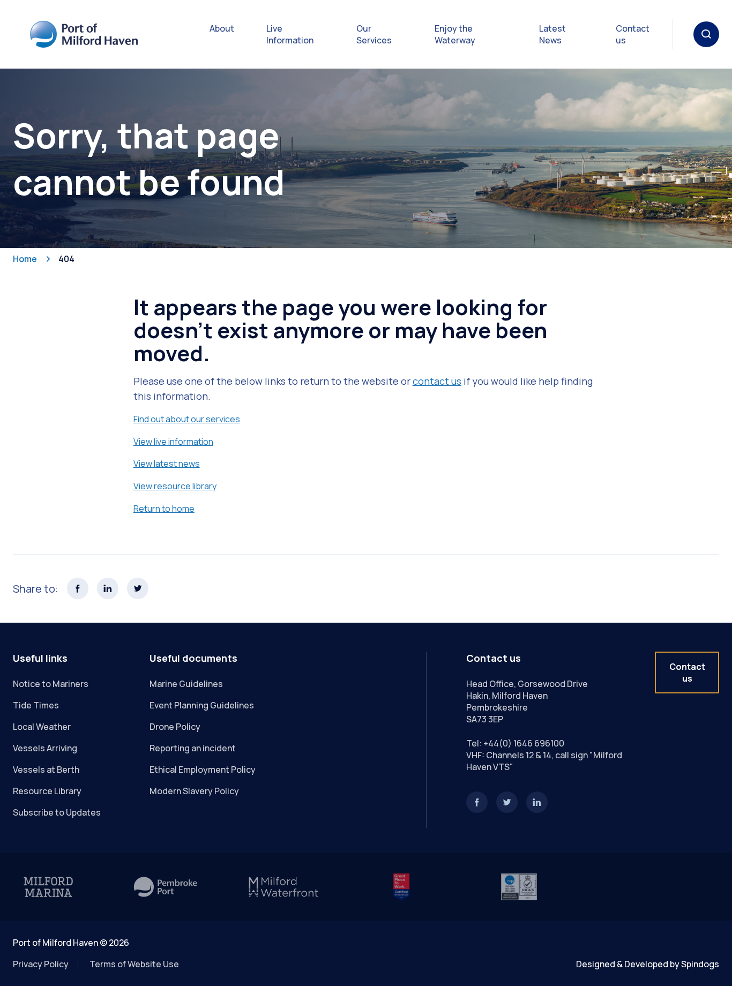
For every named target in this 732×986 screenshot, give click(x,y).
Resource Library (47, 791)
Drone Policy (175, 727)
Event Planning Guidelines (202, 705)
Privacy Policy (41, 964)
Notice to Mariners (50, 684)
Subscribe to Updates (57, 812)
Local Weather (42, 727)
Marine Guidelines (186, 684)
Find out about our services (186, 419)
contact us (437, 381)
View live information (173, 441)
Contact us (632, 34)
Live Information (289, 34)
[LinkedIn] (537, 802)
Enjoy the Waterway (455, 34)
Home (25, 259)
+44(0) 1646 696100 (523, 743)
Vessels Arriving (45, 748)
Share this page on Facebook (77, 588)
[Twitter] (507, 802)
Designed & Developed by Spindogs (647, 964)
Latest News (552, 34)
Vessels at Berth (46, 769)
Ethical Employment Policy (203, 769)
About (222, 28)
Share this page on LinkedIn (107, 588)
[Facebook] (477, 802)
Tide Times (36, 705)
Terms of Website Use (134, 964)
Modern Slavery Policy (194, 791)
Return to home (164, 508)
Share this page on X (137, 588)
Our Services (374, 34)
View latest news (166, 463)
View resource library (174, 486)
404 (66, 259)
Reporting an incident (193, 748)
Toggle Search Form (706, 34)
